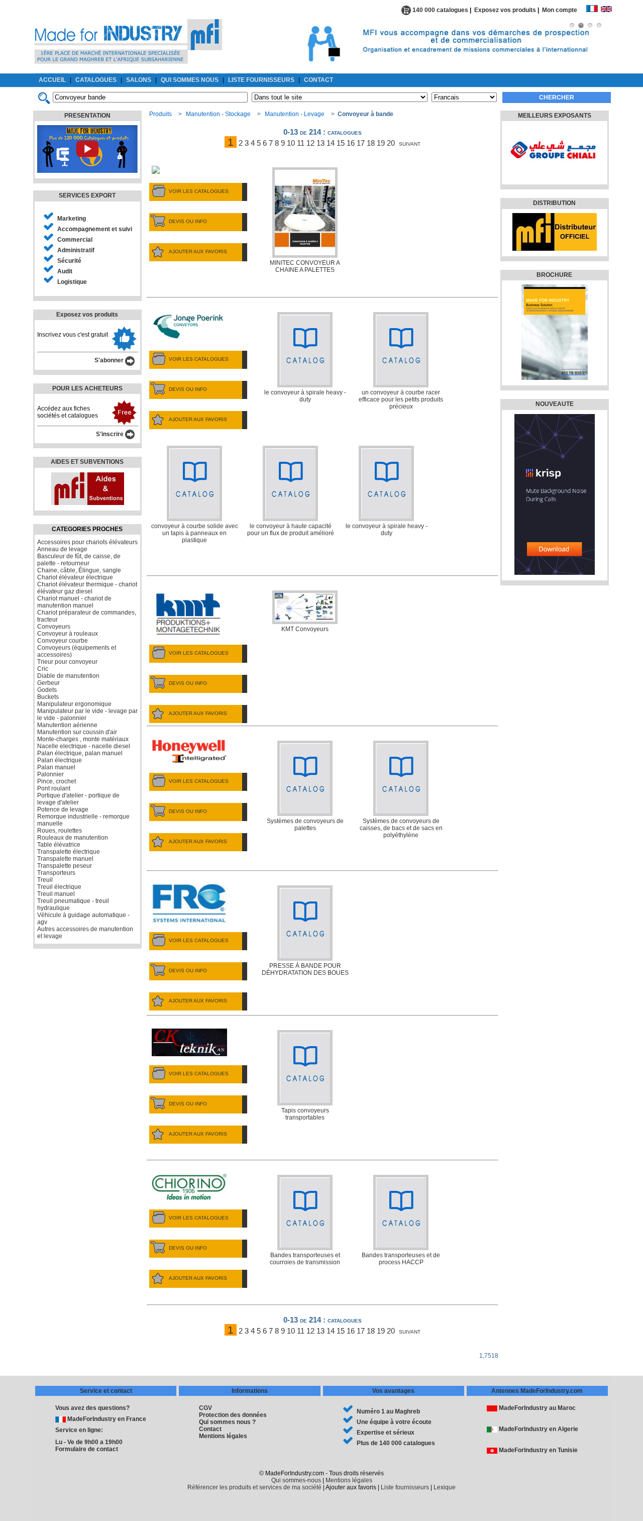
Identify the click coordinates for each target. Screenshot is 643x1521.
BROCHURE (554, 274)
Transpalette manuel (65, 858)
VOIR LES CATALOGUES (199, 191)
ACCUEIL (52, 79)
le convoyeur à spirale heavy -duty (305, 396)
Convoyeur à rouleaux (67, 633)
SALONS (138, 79)
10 (291, 143)
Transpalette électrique (68, 851)
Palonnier (50, 774)
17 (361, 143)
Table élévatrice (58, 844)
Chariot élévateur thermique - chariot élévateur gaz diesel (87, 588)
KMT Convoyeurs (305, 629)
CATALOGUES (96, 79)
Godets (47, 689)
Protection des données (233, 1414)
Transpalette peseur (64, 865)
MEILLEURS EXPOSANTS (554, 115)
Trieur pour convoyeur (67, 661)
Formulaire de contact (86, 1449)
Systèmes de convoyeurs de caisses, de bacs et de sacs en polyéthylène (401, 828)
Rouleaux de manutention (72, 837)
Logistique (72, 281)
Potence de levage (62, 809)
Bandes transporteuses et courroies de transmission (305, 1259)
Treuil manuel (56, 893)
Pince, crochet (56, 781)
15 (341, 143)
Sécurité (69, 260)
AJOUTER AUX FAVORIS (198, 251)
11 (300, 143)
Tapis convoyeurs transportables (305, 1114)
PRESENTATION (87, 115)
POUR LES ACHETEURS (87, 388)
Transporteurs (56, 872)
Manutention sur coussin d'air (77, 732)
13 (320, 143)
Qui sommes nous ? (227, 1422)
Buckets (48, 696)
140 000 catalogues (439, 10)
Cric (42, 668)
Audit (64, 271)
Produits (160, 114)
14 (331, 143)
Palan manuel (56, 767)
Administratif (75, 250)
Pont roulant (53, 788)
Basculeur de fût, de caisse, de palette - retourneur (79, 560)
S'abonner (109, 360)
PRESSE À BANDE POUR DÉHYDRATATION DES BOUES (305, 969)
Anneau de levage (62, 549)
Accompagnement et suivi (94, 229)
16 (351, 143)
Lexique (445, 1487)
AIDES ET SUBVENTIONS (87, 461)
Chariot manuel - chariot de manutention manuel (74, 602)
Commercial (74, 239)
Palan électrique (59, 760)
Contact (210, 1429)
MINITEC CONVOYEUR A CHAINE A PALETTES (305, 266)
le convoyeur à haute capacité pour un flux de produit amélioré (290, 530)
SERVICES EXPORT (87, 195)
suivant (409, 143)
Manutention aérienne (67, 725)
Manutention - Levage (295, 114)
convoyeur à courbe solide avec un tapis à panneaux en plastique (194, 533)
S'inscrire (110, 434)
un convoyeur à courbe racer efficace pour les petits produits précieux (401, 399)
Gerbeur (48, 682)
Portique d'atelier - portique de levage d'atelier (78, 799)
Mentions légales (223, 1436)
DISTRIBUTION (554, 203)
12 (310, 143)
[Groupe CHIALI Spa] (553, 173)
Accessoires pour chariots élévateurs (87, 542)
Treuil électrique (59, 886)
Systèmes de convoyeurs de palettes (305, 825)
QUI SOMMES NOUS (190, 79)
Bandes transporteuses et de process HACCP (401, 1259)
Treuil (45, 879)
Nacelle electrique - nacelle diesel (83, 746)
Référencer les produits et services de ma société (254, 1487)
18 (371, 143)
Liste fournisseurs (405, 1487)
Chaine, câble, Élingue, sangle (79, 570)
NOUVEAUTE (554, 404)
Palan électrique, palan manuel (80, 753)
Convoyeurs (53, 626)
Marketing (71, 218)
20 (391, 143)
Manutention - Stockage (218, 114)
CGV (205, 1407)
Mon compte (564, 10)
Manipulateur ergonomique (74, 703)
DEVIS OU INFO (188, 221)
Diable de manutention (68, 675)
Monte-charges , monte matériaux (83, 739)
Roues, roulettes (59, 830)
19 (381, 143)
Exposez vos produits (505, 10)
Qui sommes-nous (296, 1480)
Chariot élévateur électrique (75, 577)
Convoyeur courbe (62, 640)
